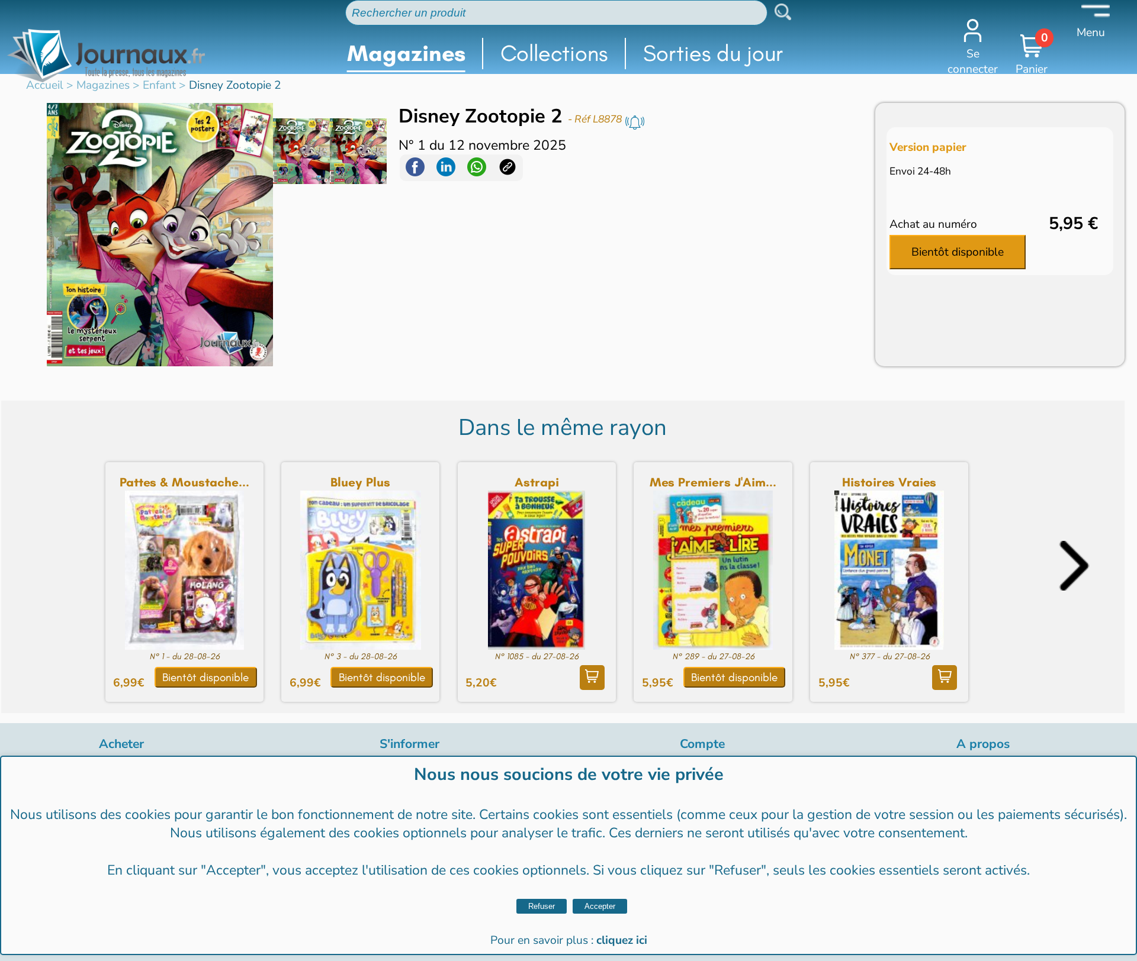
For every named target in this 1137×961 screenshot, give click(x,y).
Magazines (406, 53)
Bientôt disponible (957, 252)
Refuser (541, 906)
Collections (554, 53)
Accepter (599, 906)
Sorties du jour (713, 53)
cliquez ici (621, 940)
